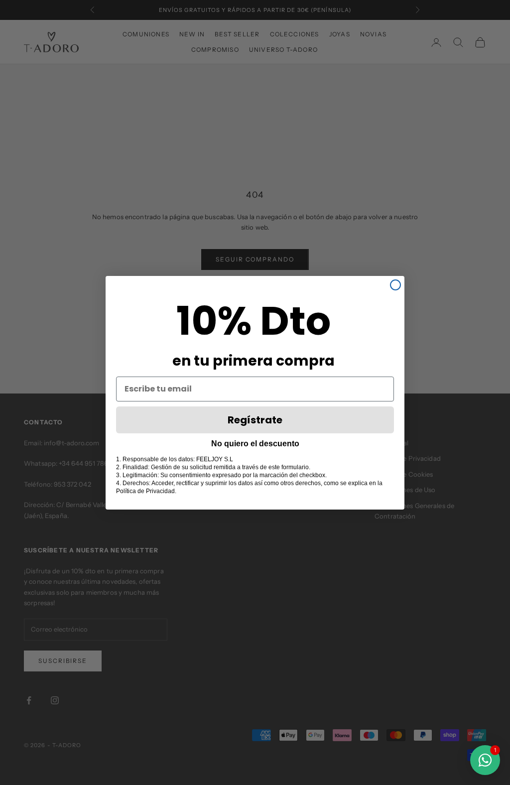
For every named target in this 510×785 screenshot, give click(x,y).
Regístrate (255, 420)
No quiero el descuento (255, 443)
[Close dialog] (395, 285)
